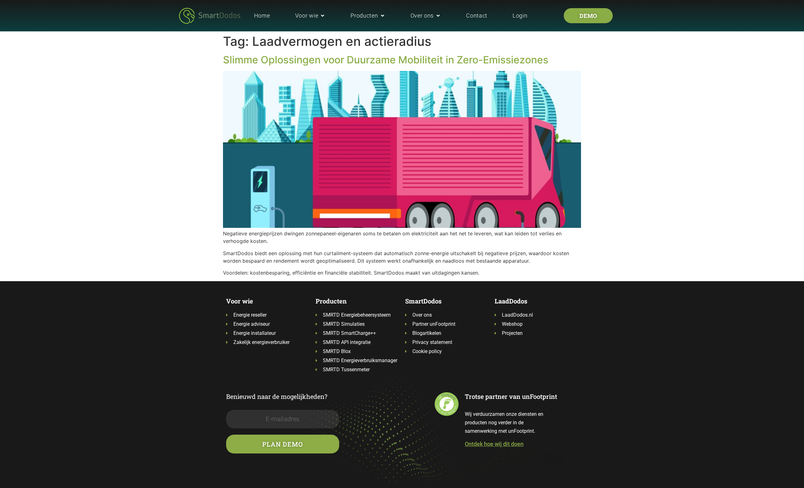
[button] (310, 15)
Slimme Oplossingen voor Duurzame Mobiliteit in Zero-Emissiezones (385, 60)
